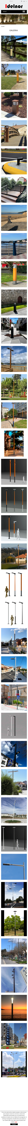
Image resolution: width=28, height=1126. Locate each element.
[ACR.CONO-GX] (12, 837)
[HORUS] (12, 667)
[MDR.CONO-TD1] (12, 526)
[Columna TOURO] (12, 752)
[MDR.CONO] (12, 442)
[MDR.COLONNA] (12, 413)
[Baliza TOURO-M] (12, 188)
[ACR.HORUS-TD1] (12, 724)
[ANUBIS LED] (12, 639)
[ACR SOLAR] (12, 611)
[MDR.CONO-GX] (12, 498)
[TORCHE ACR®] (12, 131)
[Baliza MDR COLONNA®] (12, 272)
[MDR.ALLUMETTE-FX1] (12, 470)
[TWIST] (12, 808)
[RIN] (12, 893)
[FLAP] (12, 865)
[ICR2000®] (12, 1034)
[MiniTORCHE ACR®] (12, 103)
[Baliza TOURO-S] (12, 159)
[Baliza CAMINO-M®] (12, 244)
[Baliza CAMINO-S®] (12, 216)
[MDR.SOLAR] (12, 583)
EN (26, 1)
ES (24, 1)
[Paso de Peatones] (12, 695)
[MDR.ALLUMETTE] (12, 357)
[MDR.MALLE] (12, 554)
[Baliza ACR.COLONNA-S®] (12, 301)
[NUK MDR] (12, 47)
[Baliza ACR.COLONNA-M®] (12, 329)
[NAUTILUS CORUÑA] (12, 1062)
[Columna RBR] (12, 780)
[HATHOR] (12, 978)
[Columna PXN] (14, 1006)
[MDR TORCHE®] (12, 75)
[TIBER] (12, 949)
